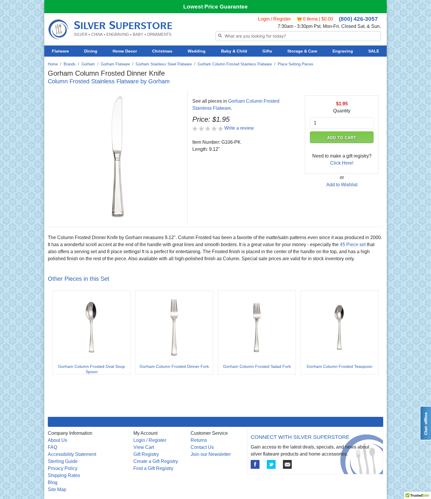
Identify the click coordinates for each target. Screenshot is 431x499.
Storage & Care (302, 51)
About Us (57, 440)
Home (53, 64)
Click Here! (341, 162)
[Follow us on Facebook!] (255, 464)
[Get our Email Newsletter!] (287, 464)
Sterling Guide (63, 461)
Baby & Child (234, 51)
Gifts (267, 51)
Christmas (162, 51)
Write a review (239, 128)
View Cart (143, 447)
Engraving (342, 51)
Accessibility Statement (72, 454)
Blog (52, 482)
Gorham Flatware (115, 64)
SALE (373, 51)
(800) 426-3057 (358, 19)
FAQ (52, 447)
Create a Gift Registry (155, 461)
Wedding (197, 51)
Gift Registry (146, 454)
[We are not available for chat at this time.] (425, 423)
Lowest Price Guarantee (215, 7)
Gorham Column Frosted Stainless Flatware (235, 64)
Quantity (341, 110)
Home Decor (125, 51)
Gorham (88, 64)
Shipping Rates (64, 475)
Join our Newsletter (211, 454)
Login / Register (274, 18)
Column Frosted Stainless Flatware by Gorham (109, 81)
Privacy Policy (62, 468)
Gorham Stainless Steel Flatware (164, 64)
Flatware (60, 51)
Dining (90, 51)
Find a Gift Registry (153, 468)
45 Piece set (353, 244)
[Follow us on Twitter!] (271, 464)
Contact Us (202, 447)
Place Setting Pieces (295, 64)
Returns (199, 440)
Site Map (57, 489)
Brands (70, 64)
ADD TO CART (342, 138)
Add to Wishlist (341, 184)
